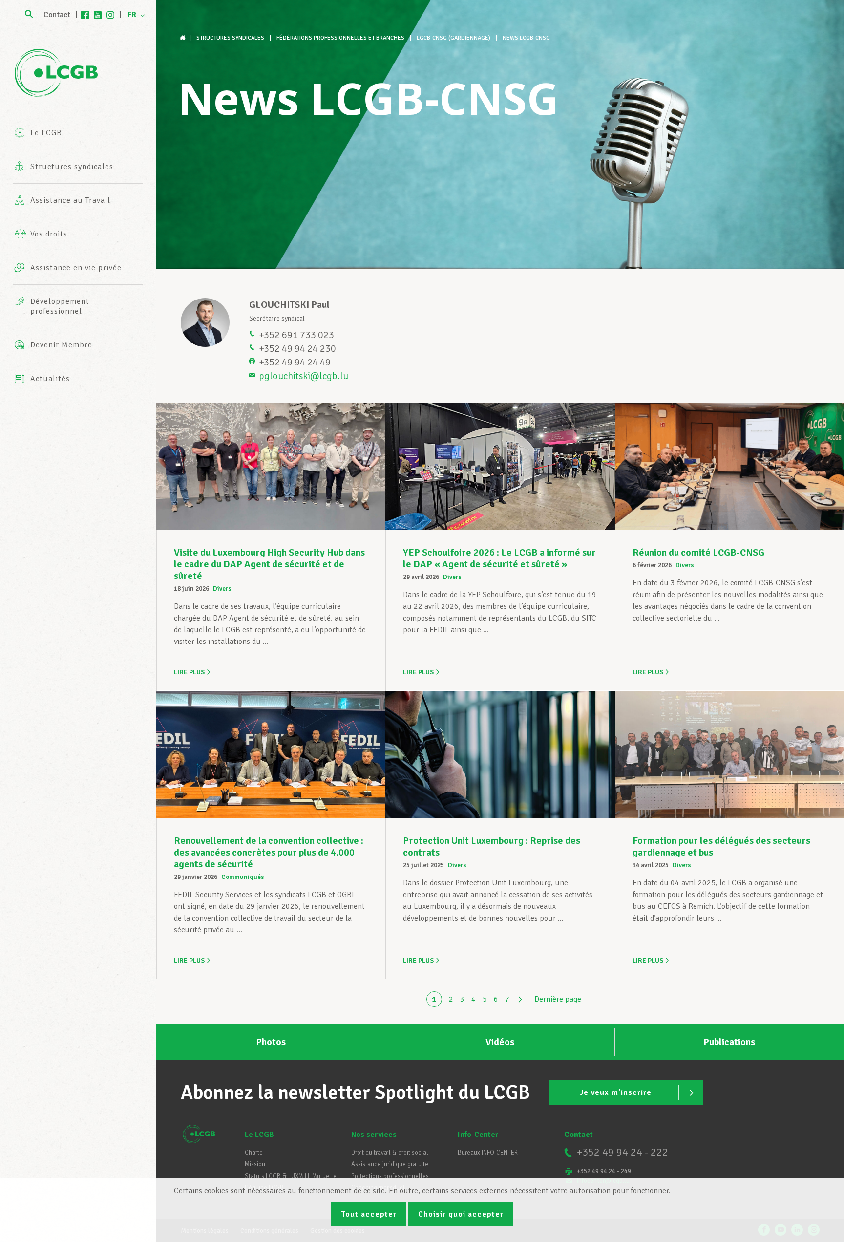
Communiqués (242, 877)
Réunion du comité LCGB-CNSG (698, 552)
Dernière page (557, 999)
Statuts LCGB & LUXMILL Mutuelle (291, 1176)
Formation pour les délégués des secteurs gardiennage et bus (721, 846)
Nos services (374, 1134)
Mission (255, 1164)
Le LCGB (259, 1134)
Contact (56, 15)
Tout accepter (369, 1214)
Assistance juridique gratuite (389, 1164)
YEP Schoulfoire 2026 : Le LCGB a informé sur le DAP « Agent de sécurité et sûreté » (499, 558)
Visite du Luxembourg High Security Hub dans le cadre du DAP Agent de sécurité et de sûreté (269, 564)
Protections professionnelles (390, 1176)
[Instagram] (110, 15)
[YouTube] (98, 15)
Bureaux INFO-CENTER (488, 1152)
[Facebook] (85, 15)
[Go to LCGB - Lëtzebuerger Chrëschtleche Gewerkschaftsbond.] (184, 38)
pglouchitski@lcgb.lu (303, 376)
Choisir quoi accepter (461, 1214)
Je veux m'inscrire (616, 1092)
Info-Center (478, 1134)
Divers (222, 589)
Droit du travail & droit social (389, 1152)
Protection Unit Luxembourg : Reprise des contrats (491, 846)
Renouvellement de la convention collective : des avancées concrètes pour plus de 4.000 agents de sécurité (268, 852)
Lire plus (189, 672)
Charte (254, 1152)
